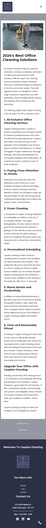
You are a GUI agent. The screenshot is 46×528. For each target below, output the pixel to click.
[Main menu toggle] (41, 6)
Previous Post (22, 423)
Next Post (23, 430)
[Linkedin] (23, 519)
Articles (23, 485)
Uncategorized (9, 64)
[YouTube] (28, 519)
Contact (23, 492)
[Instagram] (17, 519)
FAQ (23, 489)
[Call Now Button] (39, 522)
